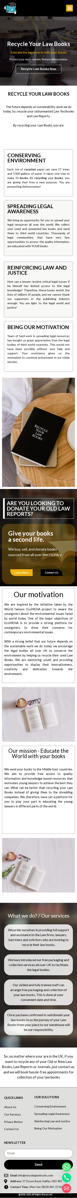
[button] (69, 8)
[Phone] (66, 1177)
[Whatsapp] (66, 1167)
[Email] (66, 1188)
